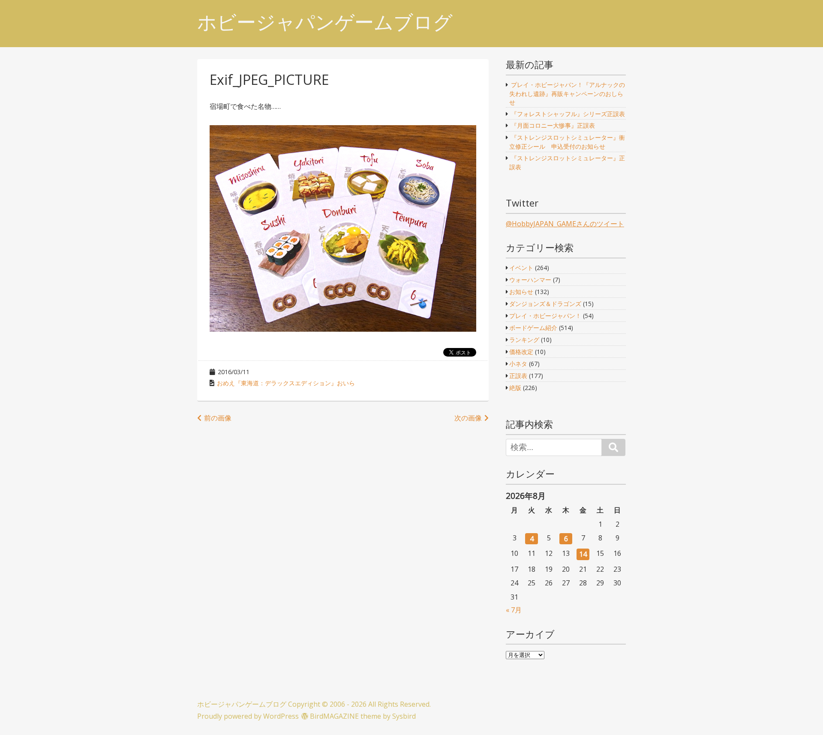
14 (583, 554)
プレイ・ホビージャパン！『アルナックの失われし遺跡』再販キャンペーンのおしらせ (567, 93)
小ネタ (518, 364)
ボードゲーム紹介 (533, 328)
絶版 (515, 388)
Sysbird (404, 716)
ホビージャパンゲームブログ (325, 22)
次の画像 (468, 418)
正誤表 (518, 376)
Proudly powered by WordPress (248, 716)
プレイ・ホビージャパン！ (545, 316)
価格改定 (521, 352)
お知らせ (521, 292)
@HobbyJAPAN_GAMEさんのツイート (565, 223)
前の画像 (217, 418)
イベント (521, 268)
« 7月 (514, 610)
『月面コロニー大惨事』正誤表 (553, 125)
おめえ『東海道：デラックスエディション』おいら (286, 383)
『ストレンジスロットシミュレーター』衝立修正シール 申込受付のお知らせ (567, 141)
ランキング (524, 340)
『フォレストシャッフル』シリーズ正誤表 (568, 114)
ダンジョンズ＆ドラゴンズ (545, 304)
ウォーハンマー (530, 280)
